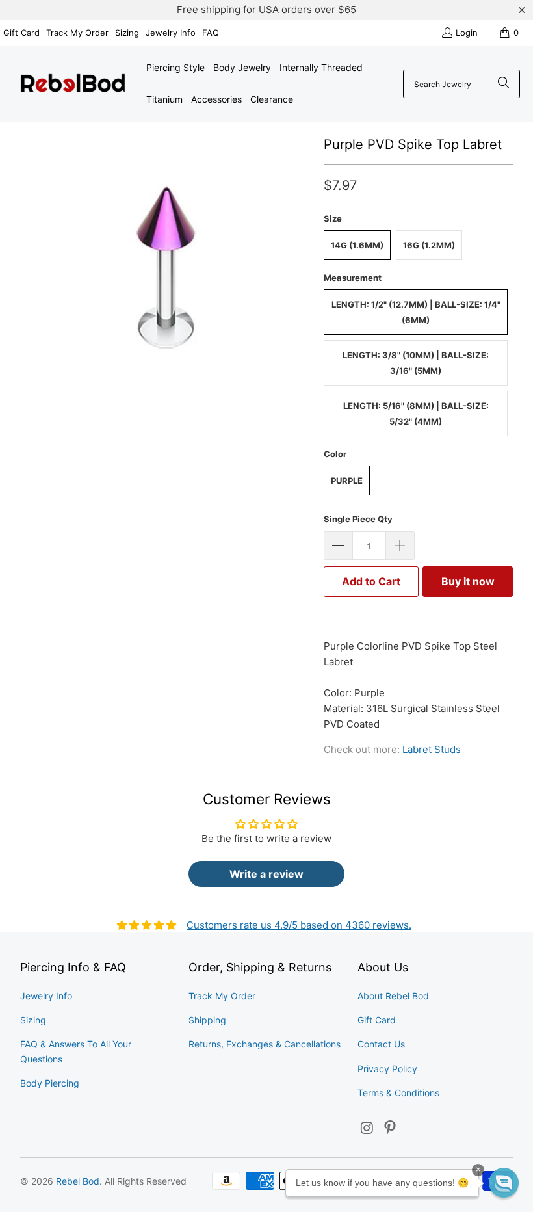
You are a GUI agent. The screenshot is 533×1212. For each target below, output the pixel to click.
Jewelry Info (171, 32)
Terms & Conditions (398, 1092)
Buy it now (468, 581)
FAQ (210, 32)
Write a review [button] (266, 873)
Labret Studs (431, 749)
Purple (347, 480)
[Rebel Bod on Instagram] (367, 1128)
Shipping (207, 1019)
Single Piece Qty (358, 519)
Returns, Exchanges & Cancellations (264, 1043)
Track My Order (77, 32)
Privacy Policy (387, 1068)
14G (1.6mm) (357, 245)
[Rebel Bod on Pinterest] (390, 1128)
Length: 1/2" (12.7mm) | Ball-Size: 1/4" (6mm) (416, 312)
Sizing (127, 32)
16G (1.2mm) (429, 245)
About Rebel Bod (393, 995)
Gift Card (21, 32)
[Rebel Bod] (73, 84)
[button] (504, 1183)
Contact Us (381, 1043)
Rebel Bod (77, 1181)
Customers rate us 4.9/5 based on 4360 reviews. (299, 925)
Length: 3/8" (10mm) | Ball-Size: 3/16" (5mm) (416, 363)
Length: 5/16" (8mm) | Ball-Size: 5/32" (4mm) (416, 414)
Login (467, 32)
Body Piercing (49, 1082)
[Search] (504, 84)
